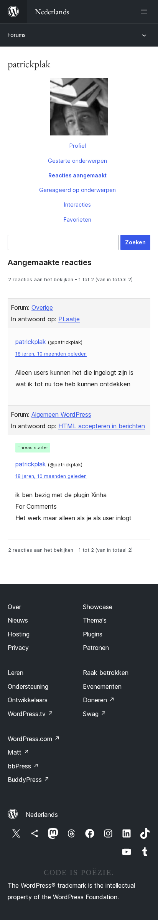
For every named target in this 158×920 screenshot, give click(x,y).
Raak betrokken (105, 672)
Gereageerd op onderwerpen (77, 190)
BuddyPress (28, 779)
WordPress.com (34, 739)
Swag (94, 714)
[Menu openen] (145, 11)
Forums (17, 35)
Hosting (19, 634)
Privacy (18, 647)
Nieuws (18, 620)
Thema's (95, 620)
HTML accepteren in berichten (101, 426)
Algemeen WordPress (61, 414)
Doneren (99, 700)
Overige (42, 307)
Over (14, 607)
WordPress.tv (30, 714)
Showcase (97, 607)
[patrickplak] (79, 108)
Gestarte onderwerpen (77, 160)
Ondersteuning (28, 686)
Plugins (92, 634)
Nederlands (42, 814)
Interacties (77, 204)
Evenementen (102, 686)
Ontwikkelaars (28, 700)
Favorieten (77, 219)
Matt (18, 752)
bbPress (23, 766)
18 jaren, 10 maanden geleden (51, 354)
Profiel (77, 145)
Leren (15, 672)
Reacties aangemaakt (77, 175)
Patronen (96, 647)
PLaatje (69, 319)
